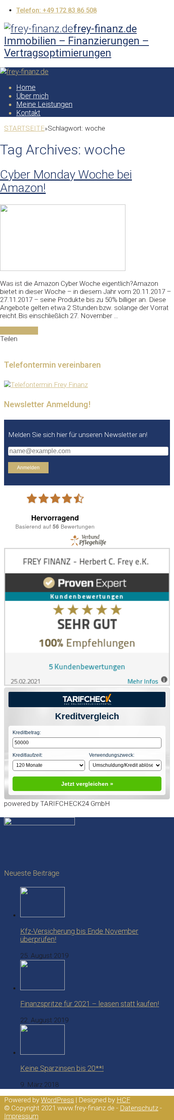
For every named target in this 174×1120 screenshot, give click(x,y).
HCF (123, 1100)
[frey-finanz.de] (24, 71)
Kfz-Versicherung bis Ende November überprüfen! (79, 935)
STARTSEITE (24, 128)
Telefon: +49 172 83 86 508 (56, 10)
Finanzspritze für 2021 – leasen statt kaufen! (89, 1003)
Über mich (32, 96)
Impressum (21, 1116)
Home (26, 87)
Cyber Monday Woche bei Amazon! (66, 181)
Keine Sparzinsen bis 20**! (62, 1068)
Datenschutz (139, 1108)
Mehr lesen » (19, 331)
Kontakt (28, 112)
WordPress (57, 1100)
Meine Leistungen (44, 104)
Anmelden (28, 467)
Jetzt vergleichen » (87, 784)
